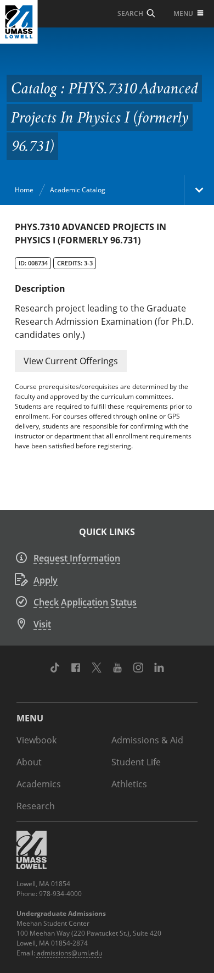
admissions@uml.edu (69, 953)
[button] (71, 361)
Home (24, 189)
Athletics (129, 784)
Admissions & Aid (147, 740)
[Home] (19, 22)
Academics (38, 784)
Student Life (136, 762)
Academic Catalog (77, 189)
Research (35, 806)
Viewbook (36, 740)
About (29, 762)
